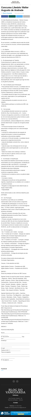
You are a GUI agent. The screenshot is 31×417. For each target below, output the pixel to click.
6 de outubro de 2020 (19, 13)
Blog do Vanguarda (7, 13)
